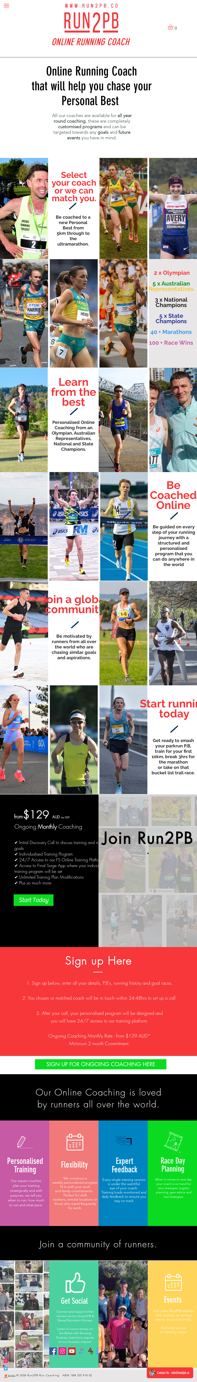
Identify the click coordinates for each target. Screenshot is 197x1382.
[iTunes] (81, 1351)
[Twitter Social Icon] (6, 1368)
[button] (6, 5)
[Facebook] (53, 1351)
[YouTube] (72, 1351)
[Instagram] (62, 1351)
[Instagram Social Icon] (6, 1361)
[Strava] (90, 1351)
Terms (11, 1375)
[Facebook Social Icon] (6, 1353)
